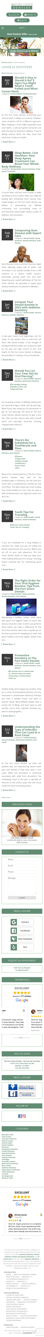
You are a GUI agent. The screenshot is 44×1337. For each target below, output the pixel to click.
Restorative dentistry (31, 381)
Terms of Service (28, 1284)
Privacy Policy (12, 1284)
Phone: (11, 872)
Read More (8, 142)
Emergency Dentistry (10, 1149)
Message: (12, 878)
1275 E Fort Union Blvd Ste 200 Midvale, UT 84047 (22, 1064)
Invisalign (5, 1159)
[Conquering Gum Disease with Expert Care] (21, 253)
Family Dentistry (28, 594)
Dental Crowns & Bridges (17, 1297)
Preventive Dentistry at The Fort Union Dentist (27, 658)
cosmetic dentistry (26, 1254)
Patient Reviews (27, 1327)
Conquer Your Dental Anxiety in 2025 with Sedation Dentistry (27, 306)
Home (8, 1274)
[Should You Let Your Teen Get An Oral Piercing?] (21, 392)
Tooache (5, 1174)
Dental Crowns (7, 1141)
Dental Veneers (30, 1300)
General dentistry (30, 94)
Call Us (14, 14)
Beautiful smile (7, 1135)
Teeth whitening (8, 1172)
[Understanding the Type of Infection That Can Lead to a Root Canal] (21, 753)
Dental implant (16, 94)
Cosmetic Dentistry (14, 1295)
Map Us (23, 20)
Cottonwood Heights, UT (17, 1279)
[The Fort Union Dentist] (22, 6)
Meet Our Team (12, 1277)
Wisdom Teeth (7, 1178)
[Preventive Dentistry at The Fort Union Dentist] (21, 678)
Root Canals (11, 1316)
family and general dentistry (23, 1257)
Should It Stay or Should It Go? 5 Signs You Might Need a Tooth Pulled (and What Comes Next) (20, 84)
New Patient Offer (22, 34)
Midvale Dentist (7, 62)
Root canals (6, 1165)
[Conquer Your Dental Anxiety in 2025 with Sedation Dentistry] (21, 325)
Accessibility (11, 1286)
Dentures (5, 1147)
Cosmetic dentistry (9, 1139)
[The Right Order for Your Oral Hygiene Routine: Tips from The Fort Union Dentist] (21, 607)
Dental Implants (13, 1300)
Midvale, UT (27, 1277)
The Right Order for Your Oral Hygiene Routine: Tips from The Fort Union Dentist (28, 586)
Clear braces (6, 1137)
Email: (10, 865)
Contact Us (25, 1286)
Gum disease (15, 453)
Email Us (31, 14)
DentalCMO (27, 1333)
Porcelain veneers (8, 1161)
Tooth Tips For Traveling (24, 513)
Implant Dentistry (9, 1157)
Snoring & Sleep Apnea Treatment (21, 1318)
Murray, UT (22, 1281)
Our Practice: (10, 1272)
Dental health (16, 169)
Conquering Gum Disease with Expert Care (28, 233)
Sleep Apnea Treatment (11, 1170)
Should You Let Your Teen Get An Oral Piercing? (26, 373)
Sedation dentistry (17, 315)
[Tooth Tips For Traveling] (21, 531)
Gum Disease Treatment (16, 1309)
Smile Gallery (12, 1327)
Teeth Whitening (13, 1320)
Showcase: (8, 1325)
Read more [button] (8, 1031)
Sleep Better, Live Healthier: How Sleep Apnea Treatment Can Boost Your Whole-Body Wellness (20, 159)
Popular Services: (11, 1293)
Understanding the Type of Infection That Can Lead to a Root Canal (27, 731)
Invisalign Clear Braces (16, 1311)
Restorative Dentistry (16, 1313)
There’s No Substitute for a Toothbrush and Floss (25, 444)
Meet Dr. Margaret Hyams (25, 1274)
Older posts (6, 797)
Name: (10, 859)
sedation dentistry (31, 1259)
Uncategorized (7, 1176)
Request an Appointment (17, 1288)
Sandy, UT (10, 1281)
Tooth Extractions (15, 1304)
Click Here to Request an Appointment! (22, 969)
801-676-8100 (15, 840)
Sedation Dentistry (28, 1316)
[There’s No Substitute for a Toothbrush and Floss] (21, 464)
